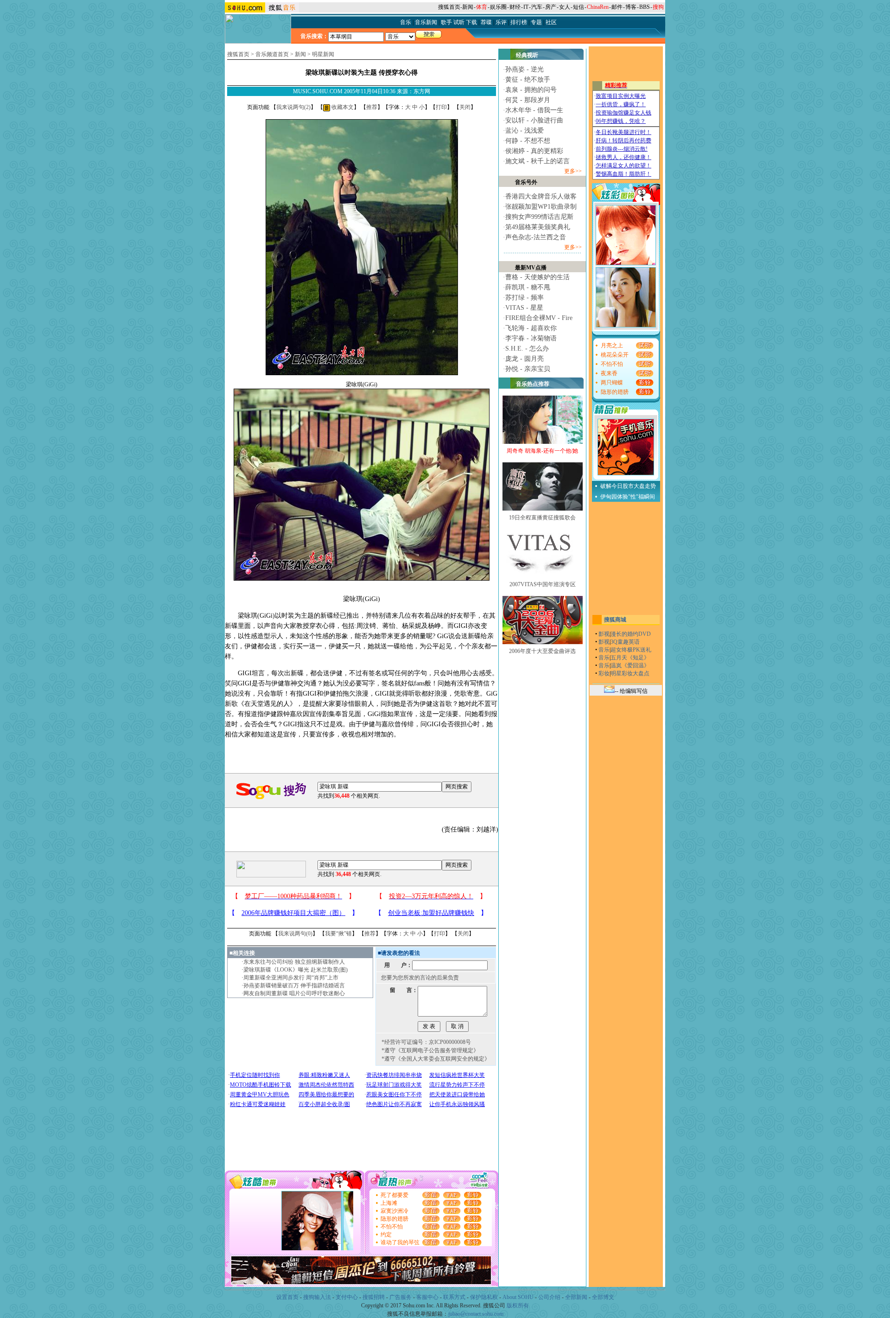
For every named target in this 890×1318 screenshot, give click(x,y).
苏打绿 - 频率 (524, 297)
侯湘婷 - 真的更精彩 (534, 150)
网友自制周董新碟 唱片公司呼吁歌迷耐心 (294, 993)
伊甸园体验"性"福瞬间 (627, 496)
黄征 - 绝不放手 (527, 79)
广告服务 (400, 1297)
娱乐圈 (498, 7)
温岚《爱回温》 (629, 665)
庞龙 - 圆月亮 (524, 358)
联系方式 (454, 1297)
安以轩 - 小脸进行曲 (534, 120)
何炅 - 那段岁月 (527, 99)
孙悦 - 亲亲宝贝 (527, 368)
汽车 (536, 7)
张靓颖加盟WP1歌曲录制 (541, 206)
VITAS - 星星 (524, 307)
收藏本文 (342, 107)
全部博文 (603, 1297)
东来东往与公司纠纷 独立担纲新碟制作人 (294, 962)
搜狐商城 (615, 619)
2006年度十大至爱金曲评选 (542, 651)
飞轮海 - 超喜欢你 (531, 328)
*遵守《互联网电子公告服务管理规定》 (430, 1050)
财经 (515, 7)
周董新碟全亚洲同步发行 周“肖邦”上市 (290, 977)
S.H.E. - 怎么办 (527, 348)
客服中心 (427, 1297)
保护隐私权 (484, 1297)
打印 (441, 107)
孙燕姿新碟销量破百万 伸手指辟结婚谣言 (294, 985)
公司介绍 (549, 1297)
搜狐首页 (449, 7)
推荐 (371, 107)
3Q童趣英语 (625, 642)
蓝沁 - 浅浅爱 (524, 130)
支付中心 (347, 1297)
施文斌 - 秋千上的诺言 (537, 161)
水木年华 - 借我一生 (534, 110)
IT (525, 7)
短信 (578, 7)
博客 (630, 7)
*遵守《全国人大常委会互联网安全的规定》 (435, 1059)
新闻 (467, 7)
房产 (550, 7)
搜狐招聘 (373, 1297)
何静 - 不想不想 (527, 140)
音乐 (604, 649)
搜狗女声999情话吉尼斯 (539, 216)
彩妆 (604, 673)
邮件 (617, 7)
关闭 (464, 107)
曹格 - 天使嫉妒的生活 (537, 277)
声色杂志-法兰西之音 (535, 237)
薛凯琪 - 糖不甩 (527, 287)
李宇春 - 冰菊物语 (531, 338)
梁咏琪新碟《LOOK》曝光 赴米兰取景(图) (295, 969)
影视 (604, 634)
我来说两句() (293, 107)
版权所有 (518, 1305)
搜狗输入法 (317, 1297)
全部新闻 (576, 1297)
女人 (564, 7)
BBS (644, 7)
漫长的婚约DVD (630, 634)
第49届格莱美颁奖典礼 (537, 227)
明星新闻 (323, 54)
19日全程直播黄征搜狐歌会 (542, 517)
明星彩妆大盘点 (629, 673)
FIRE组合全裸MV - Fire (538, 317)
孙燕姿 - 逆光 (524, 69)
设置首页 (287, 1297)
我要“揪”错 (338, 933)
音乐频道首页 (272, 54)
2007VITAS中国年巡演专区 (542, 584)
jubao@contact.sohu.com (475, 1314)
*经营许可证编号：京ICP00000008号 (426, 1042)
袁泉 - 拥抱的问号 (531, 89)
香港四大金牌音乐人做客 (541, 196)
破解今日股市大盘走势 (628, 486)
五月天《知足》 (629, 657)
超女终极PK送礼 (630, 649)
